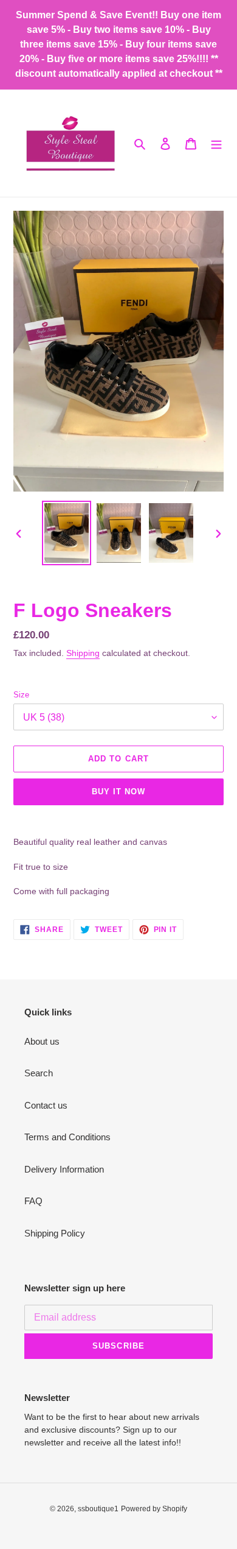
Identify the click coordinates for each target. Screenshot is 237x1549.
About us (42, 1041)
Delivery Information (64, 1169)
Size (21, 694)
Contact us (45, 1105)
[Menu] (216, 143)
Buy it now (118, 791)
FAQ (33, 1201)
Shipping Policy (54, 1233)
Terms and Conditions (67, 1137)
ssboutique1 (98, 1509)
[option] (67, 533)
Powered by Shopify (154, 1509)
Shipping (83, 653)
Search (38, 1073)
